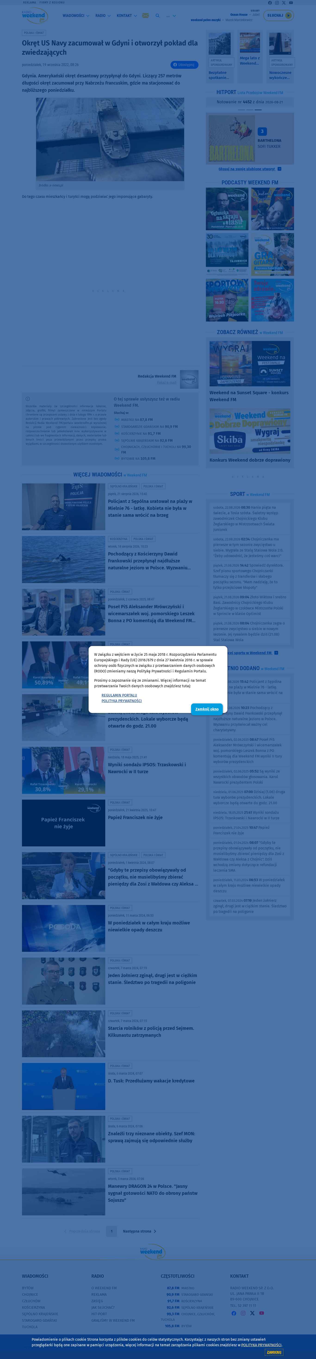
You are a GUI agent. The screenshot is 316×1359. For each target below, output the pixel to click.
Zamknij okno (207, 709)
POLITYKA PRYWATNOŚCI (122, 701)
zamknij (274, 1352)
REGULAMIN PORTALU (119, 695)
